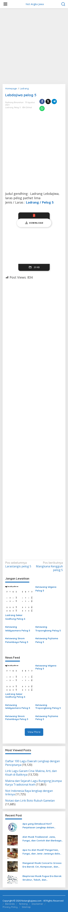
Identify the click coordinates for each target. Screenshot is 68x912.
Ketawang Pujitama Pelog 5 (46, 640)
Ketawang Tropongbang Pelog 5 (48, 628)
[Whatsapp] (42, 108)
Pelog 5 (17, 107)
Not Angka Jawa (35, 4)
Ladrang (9, 107)
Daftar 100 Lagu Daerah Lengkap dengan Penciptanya (32, 763)
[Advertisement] (34, 47)
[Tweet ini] (48, 101)
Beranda (10, 903)
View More (34, 732)
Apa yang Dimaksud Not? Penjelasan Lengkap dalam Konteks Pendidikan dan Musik (39, 825)
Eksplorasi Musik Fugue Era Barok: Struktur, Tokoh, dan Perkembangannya (42, 878)
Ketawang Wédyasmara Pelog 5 (17, 628)
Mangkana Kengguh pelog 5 (49, 566)
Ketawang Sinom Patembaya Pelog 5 (16, 640)
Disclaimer (37, 903)
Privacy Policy (10, 907)
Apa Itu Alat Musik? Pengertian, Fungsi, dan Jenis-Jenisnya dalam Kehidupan (42, 852)
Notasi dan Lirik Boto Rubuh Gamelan (30, 800)
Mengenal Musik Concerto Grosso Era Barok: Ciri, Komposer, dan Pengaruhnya (42, 865)
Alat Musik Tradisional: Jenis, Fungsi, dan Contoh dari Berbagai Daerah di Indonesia (42, 838)
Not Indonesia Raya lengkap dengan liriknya (29, 792)
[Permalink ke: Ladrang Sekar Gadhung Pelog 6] (19, 598)
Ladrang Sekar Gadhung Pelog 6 (15, 617)
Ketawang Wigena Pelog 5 (45, 589)
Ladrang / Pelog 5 (40, 202)
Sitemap (26, 907)
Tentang (23, 903)
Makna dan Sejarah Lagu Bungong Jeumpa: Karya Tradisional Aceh (33, 782)
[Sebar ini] (42, 101)
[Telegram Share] (54, 101)
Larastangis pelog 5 (18, 564)
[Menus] (5, 4)
